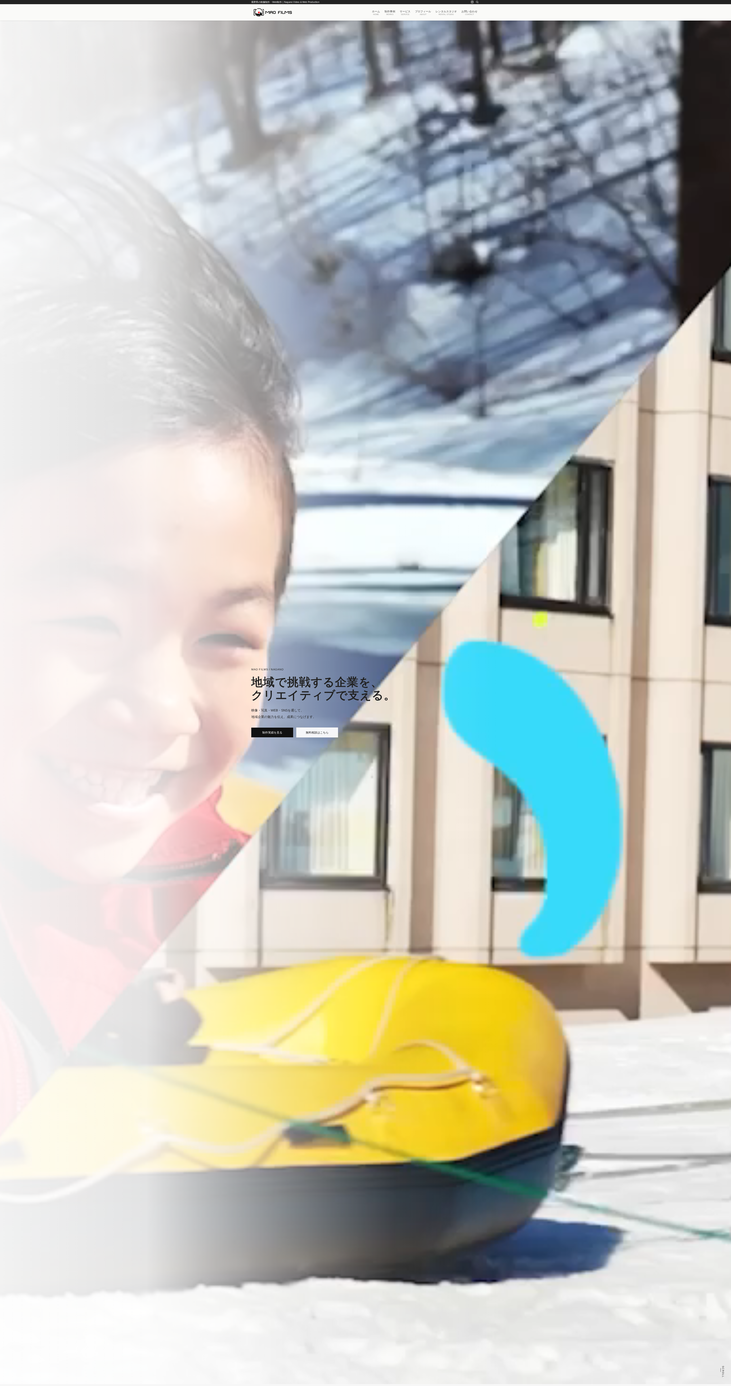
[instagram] (472, 2)
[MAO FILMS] (272, 12)
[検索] (477, 2)
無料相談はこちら (317, 732)
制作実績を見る (272, 732)
